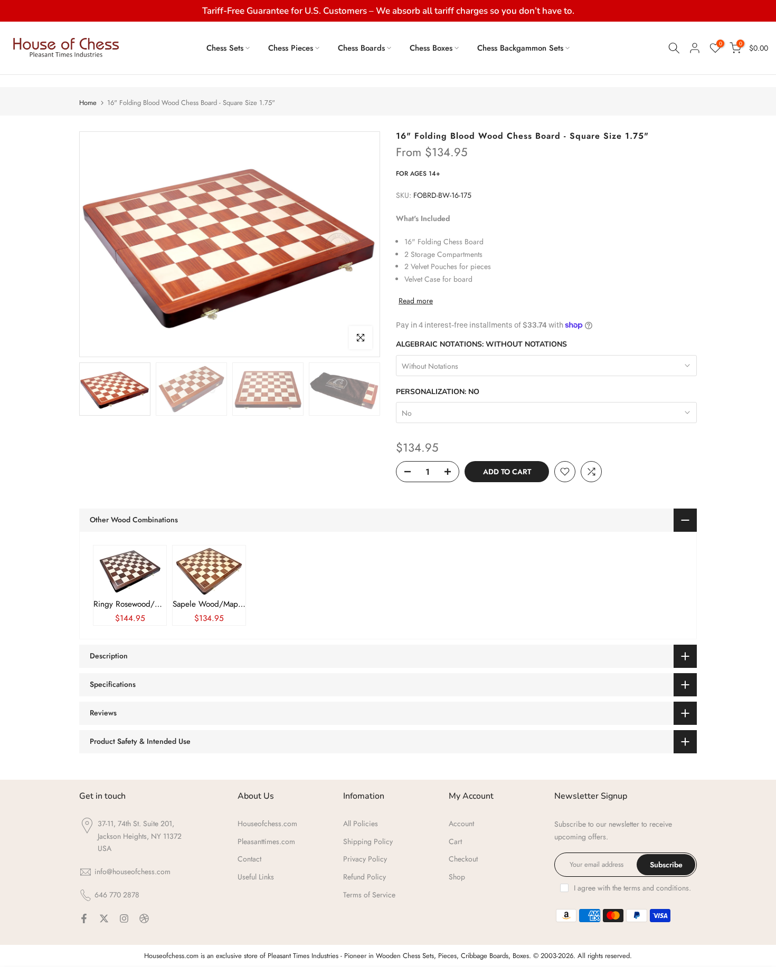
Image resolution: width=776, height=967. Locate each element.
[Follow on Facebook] (84, 918)
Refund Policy (364, 877)
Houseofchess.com (267, 823)
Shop (457, 877)
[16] (130, 571)
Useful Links (256, 877)
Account (461, 823)
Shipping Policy (368, 841)
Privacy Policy (365, 859)
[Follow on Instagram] (124, 918)
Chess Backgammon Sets (520, 48)
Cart (455, 841)
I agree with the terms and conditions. (632, 888)
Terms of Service (369, 894)
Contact (249, 859)
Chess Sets (224, 48)
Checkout (463, 859)
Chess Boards (361, 48)
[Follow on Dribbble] (144, 918)
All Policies (360, 823)
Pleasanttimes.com (266, 841)
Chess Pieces (290, 48)
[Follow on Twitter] (104, 918)
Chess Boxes (431, 48)
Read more (416, 300)
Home (88, 102)
